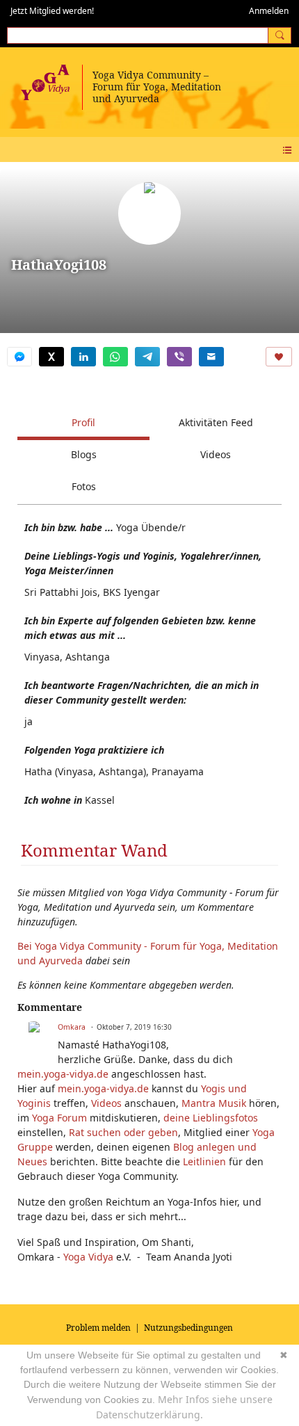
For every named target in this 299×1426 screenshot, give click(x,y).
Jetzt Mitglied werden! (52, 11)
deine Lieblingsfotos (210, 1117)
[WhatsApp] (115, 356)
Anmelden (269, 11)
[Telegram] (147, 356)
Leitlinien (204, 1161)
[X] (51, 356)
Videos (106, 1103)
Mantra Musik (213, 1103)
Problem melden (98, 1328)
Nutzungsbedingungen (188, 1328)
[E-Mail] (211, 356)
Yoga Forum (59, 1117)
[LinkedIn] (83, 356)
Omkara (72, 1027)
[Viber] (179, 356)
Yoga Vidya (88, 1256)
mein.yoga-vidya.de (62, 1073)
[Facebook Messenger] (19, 356)
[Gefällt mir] (279, 356)
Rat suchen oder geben (123, 1132)
